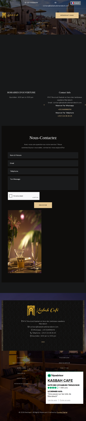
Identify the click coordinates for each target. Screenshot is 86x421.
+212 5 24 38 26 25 (65, 116)
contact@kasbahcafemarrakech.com (56, 6)
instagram (64, 363)
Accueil (21, 358)
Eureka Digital (62, 412)
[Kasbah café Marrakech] (10, 15)
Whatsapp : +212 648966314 (44, 330)
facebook (64, 358)
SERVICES (21, 368)
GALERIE (21, 373)
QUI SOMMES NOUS (21, 363)
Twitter (64, 368)
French (76, 3)
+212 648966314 (64, 109)
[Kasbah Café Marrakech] (43, 310)
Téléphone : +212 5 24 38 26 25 (44, 333)
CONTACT (21, 378)
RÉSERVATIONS (21, 384)
